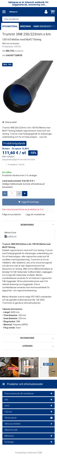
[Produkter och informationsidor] (4, 11)
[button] (10, 43)
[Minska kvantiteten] (4, 193)
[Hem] (18, 11)
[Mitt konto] (46, 12)
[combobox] (28, 19)
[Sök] (52, 19)
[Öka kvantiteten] (24, 193)
